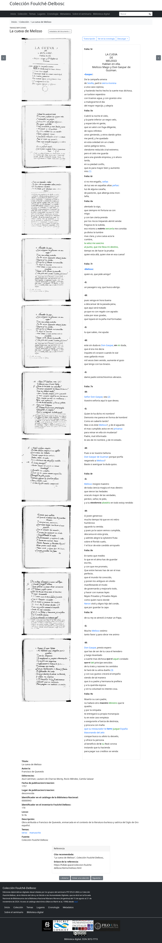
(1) (90, 171)
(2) (109, 396)
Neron (87, 603)
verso (24, 832)
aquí (76, 901)
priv (118, 428)
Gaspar (88, 74)
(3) (112, 670)
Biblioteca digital (101, 13)
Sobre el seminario (82, 13)
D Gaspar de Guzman (96, 456)
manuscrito (35, 832)
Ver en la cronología (106, 38)
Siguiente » (97, 878)
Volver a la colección (80, 878)
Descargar (122, 38)
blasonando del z (94, 732)
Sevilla (90, 83)
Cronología (52, 13)
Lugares (41, 13)
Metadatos (65, 13)
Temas (32, 13)
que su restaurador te (102, 728)
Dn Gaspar (107, 345)
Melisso (89, 269)
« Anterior (65, 878)
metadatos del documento (59, 31)
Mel (100, 460)
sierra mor (109, 83)
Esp (124, 728)
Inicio (13, 13)
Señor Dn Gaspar (93, 396)
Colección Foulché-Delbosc (37, 3)
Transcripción (89, 38)
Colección (22, 13)
